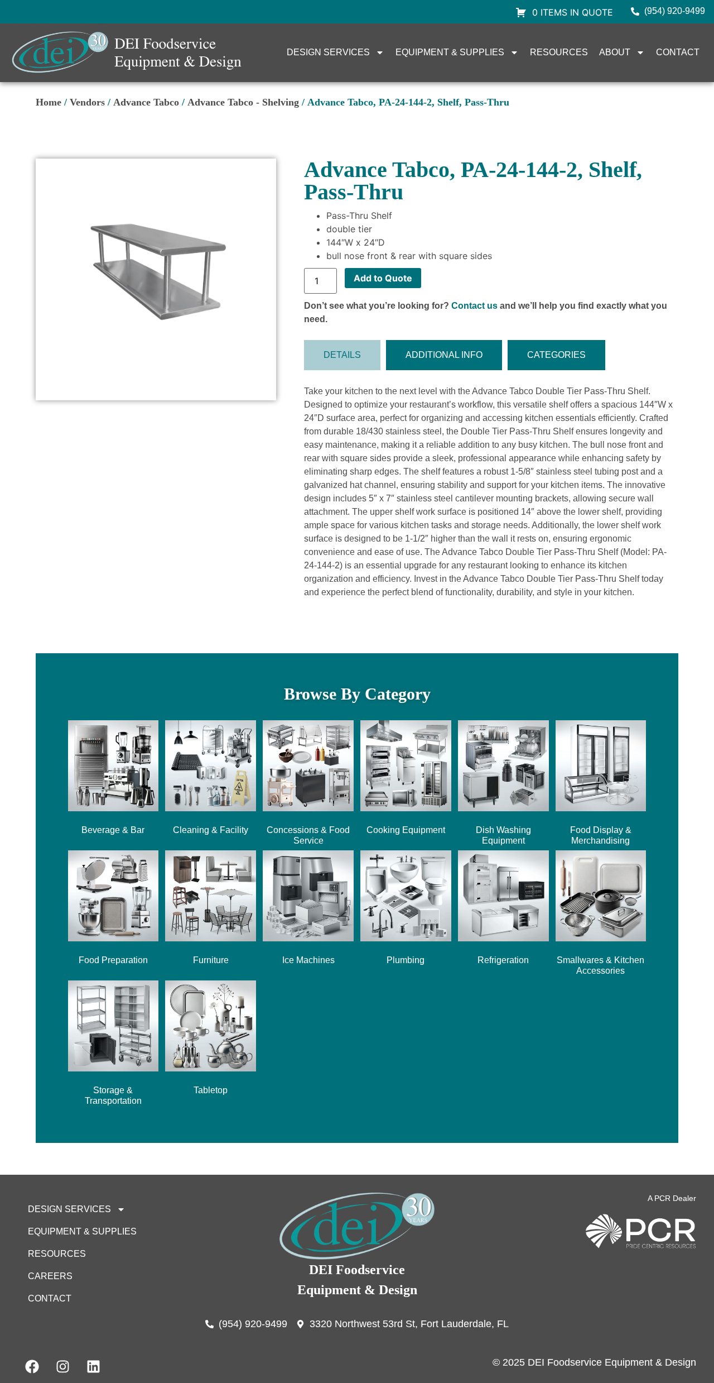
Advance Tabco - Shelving (243, 102)
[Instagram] (62, 1366)
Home (48, 102)
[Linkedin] (93, 1366)
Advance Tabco (146, 102)
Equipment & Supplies (449, 52)
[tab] (342, 355)
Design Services (328, 52)
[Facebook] (32, 1366)
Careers (50, 1276)
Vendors (87, 102)
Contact (677, 52)
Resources (559, 52)
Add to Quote (383, 278)
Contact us (474, 305)
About (614, 52)
